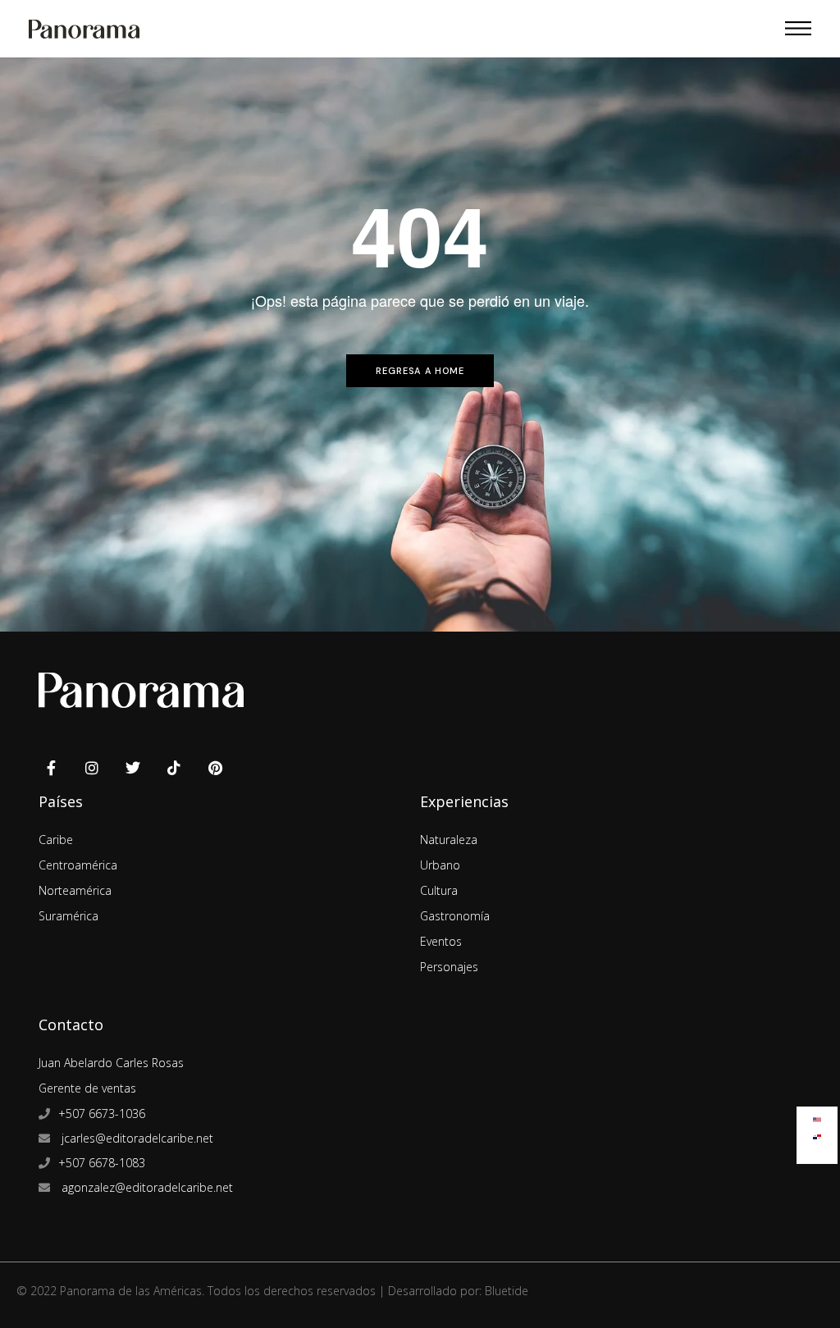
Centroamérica (78, 865)
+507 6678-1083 (101, 1163)
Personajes (449, 966)
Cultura (439, 890)
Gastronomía (455, 916)
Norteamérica (75, 890)
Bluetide (506, 1290)
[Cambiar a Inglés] (817, 1116)
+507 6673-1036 (101, 1113)
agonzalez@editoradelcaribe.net (145, 1187)
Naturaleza (448, 839)
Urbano (440, 865)
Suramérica (68, 916)
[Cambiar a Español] (817, 1133)
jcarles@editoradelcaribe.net (135, 1138)
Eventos (441, 941)
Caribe (56, 839)
